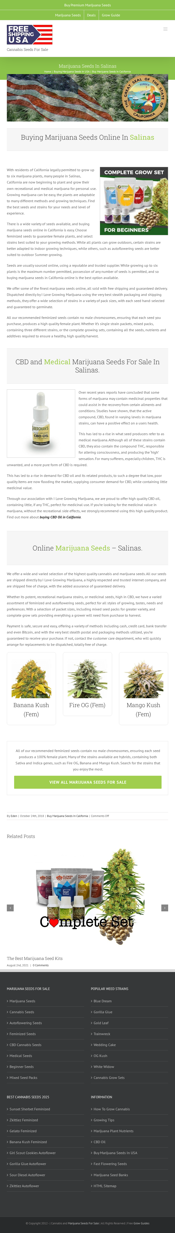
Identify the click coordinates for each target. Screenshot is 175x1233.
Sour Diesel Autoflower (27, 1175)
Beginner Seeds (22, 1066)
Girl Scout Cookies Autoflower (33, 1152)
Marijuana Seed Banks (111, 1175)
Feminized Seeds (23, 1033)
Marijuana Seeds (22, 1001)
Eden (14, 816)
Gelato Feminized (23, 1131)
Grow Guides (141, 1223)
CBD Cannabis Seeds (25, 1044)
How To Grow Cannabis (112, 1109)
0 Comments (41, 965)
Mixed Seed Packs (23, 1077)
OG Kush (100, 1055)
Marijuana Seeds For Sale (83, 1223)
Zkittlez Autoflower (24, 1186)
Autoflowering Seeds (26, 1023)
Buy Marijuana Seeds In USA (115, 1152)
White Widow (104, 1066)
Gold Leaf (101, 1023)
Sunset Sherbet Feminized (30, 1109)
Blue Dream (103, 1001)
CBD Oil (100, 1142)
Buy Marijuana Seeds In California (67, 816)
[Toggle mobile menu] (165, 29)
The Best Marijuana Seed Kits (35, 958)
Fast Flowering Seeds (110, 1163)
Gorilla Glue (103, 1012)
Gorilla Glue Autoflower (28, 1163)
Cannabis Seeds (22, 1012)
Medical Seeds (21, 1055)
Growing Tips (104, 1120)
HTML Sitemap (105, 1186)
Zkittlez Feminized (24, 1120)
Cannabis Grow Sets (109, 1077)
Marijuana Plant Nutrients (114, 1131)
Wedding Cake (105, 1044)
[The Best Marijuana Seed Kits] (87, 850)
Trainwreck (102, 1033)
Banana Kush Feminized (28, 1142)
